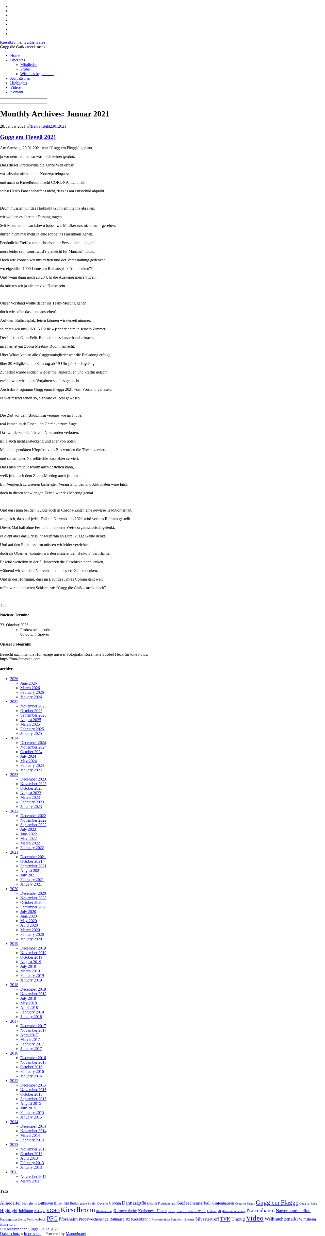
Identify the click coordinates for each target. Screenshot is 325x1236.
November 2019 (33, 953)
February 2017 (32, 1044)
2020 (14, 889)
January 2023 (31, 806)
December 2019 (33, 948)
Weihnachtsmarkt (281, 1219)
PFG (52, 1218)
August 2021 (30, 870)
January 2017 (31, 1048)
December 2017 (33, 1026)
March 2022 (30, 843)
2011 (14, 1172)
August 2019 (30, 962)
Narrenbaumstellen (293, 1210)
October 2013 (31, 1154)
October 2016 (31, 1067)
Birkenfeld (61, 1203)
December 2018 (33, 989)
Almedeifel (10, 1203)
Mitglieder (28, 64)
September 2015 (33, 1099)
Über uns (17, 60)
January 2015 (31, 1117)
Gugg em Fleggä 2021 (28, 137)
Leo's (171, 1211)
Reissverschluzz (161, 1219)
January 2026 (31, 697)
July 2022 (28, 829)
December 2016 (33, 1058)
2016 (14, 1053)
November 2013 (33, 1149)
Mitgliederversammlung (232, 1211)
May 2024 (28, 761)
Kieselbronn (78, 1210)
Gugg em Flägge (277, 1202)
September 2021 (33, 866)
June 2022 (28, 834)
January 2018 (31, 1016)
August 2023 (30, 793)
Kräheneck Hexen (152, 1211)
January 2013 (31, 1167)
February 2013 (32, 1163)
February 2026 (32, 692)
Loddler (212, 1211)
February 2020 (32, 934)
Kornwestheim (125, 1211)
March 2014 (30, 1135)
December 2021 (33, 857)
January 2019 (31, 980)
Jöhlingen (39, 1211)
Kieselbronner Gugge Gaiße (26, 1229)
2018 (14, 985)
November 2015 (33, 1090)
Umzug (238, 1219)
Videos (15, 87)
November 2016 (33, 1062)
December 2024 (33, 742)
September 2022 (33, 825)
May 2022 (28, 838)
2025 (14, 701)
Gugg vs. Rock (308, 1203)
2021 (14, 852)
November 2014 (33, 1131)
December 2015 (33, 1085)
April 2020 (29, 925)
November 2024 (33, 747)
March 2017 (30, 1039)
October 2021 (31, 861)
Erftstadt (152, 1203)
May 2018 (28, 1003)
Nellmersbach (36, 1219)
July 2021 (28, 875)
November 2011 (33, 1176)
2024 (14, 738)
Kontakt (16, 92)
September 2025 (33, 715)
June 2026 (28, 683)
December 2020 (33, 893)
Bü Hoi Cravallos (98, 1203)
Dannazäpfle (134, 1203)
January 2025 (31, 733)
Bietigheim (29, 1203)
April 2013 (29, 1158)
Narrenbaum (261, 1210)
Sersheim (177, 1219)
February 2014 (32, 1140)
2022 (14, 811)
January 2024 (31, 770)
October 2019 (31, 957)
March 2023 (30, 797)
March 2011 (30, 1181)
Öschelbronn (7, 1225)
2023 (14, 774)
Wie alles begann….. (37, 74)
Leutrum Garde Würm (191, 1211)
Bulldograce (78, 1203)
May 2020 (28, 921)
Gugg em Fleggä (245, 1203)
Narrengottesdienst (13, 1219)
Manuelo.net (76, 1233)
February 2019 (32, 975)
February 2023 (32, 802)
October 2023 (31, 788)
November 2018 (33, 994)
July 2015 (28, 1108)
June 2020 (28, 916)
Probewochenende (93, 1219)
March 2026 (30, 688)
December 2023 (33, 779)
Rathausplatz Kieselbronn (130, 1219)
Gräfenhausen (223, 1203)
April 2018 (29, 1007)
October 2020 (31, 902)
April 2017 (29, 1035)
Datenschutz (10, 1233)
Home (15, 55)
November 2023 (33, 784)
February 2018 (32, 1012)
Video (255, 1218)
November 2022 (33, 820)
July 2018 (28, 998)
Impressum (32, 1233)
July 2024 (28, 756)
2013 (14, 1144)
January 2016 (31, 1076)
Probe (25, 69)
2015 (14, 1080)
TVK (225, 1219)
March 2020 (30, 930)
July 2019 (28, 966)
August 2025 (30, 720)
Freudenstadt (167, 1203)
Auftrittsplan (20, 78)
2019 (14, 943)
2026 (14, 678)
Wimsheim (307, 1219)
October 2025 (31, 710)
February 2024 (32, 765)
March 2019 (30, 971)
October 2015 (31, 1094)
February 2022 (32, 847)
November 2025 (33, 706)
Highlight (9, 1210)
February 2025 (32, 729)
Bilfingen (45, 1203)
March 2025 (30, 724)
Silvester (189, 1219)
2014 (14, 1122)
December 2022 (33, 816)
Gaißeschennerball (194, 1203)
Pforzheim (68, 1219)
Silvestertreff (207, 1219)
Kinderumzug (104, 1211)
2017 (14, 1021)
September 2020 (33, 907)
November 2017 (33, 1030)
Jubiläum (26, 1211)
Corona (115, 1203)
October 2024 (31, 752)
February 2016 (32, 1071)
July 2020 (28, 911)
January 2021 (31, 884)
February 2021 (32, 879)
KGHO (53, 1210)
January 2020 (31, 939)
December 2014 (33, 1126)
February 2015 (32, 1112)
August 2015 (30, 1103)
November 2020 (33, 898)
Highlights (18, 83)
